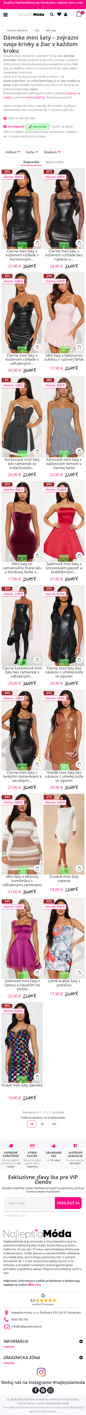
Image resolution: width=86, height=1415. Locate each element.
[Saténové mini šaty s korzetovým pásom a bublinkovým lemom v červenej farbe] (64, 521)
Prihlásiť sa (68, 1203)
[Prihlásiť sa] (66, 14)
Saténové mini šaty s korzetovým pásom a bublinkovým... (64, 568)
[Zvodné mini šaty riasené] (64, 834)
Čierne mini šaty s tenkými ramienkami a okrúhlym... (22, 776)
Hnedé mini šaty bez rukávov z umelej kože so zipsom (64, 776)
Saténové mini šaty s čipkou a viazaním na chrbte (22, 985)
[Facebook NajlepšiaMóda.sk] (35, 1390)
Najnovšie (31, 162)
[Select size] (37, 243)
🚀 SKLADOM (37, 127)
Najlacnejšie (55, 162)
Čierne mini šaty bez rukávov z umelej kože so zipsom (64, 672)
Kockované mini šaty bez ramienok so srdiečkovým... (22, 464)
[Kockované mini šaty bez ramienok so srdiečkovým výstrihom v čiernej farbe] (22, 417)
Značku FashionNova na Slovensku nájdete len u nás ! (43, 4)
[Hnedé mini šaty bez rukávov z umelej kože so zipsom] (64, 730)
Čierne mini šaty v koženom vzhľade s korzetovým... (22, 255)
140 (53, 1124)
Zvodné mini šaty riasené (64, 879)
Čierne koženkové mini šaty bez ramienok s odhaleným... (22, 672)
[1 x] (39, 759)
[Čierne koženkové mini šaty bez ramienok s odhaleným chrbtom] (22, 625)
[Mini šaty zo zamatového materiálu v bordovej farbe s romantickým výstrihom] (22, 521)
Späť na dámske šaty (21, 118)
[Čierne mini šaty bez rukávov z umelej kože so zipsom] (64, 625)
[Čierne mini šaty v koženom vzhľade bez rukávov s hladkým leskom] (64, 208)
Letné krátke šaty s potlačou (64, 983)
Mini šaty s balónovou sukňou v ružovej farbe (64, 357)
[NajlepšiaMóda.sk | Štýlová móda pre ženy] (31, 15)
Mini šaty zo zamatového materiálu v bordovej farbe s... (22, 568)
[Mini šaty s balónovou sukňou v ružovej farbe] (64, 313)
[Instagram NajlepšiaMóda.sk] (50, 1390)
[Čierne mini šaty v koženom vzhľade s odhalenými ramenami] (22, 313)
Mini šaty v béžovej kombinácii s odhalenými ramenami (22, 881)
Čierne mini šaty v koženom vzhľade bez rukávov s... (64, 255)
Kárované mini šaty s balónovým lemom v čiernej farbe (64, 464)
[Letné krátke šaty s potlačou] (64, 938)
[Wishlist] (60, 14)
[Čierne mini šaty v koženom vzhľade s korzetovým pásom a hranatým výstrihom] (22, 208)
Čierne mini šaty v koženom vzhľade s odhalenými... (22, 359)
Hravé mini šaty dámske (22, 1085)
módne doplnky (34, 97)
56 (42, 1124)
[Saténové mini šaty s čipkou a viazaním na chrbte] (22, 938)
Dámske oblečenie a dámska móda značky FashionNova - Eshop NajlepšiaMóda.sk (48, 1401)
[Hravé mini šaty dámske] (22, 1043)
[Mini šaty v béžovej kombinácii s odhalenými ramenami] (22, 834)
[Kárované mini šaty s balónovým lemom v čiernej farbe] (64, 417)
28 (31, 1124)
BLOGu (36, 1285)
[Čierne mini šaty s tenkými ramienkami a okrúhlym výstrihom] (22, 730)
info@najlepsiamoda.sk (26, 1326)
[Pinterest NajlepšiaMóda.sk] (42, 1390)
